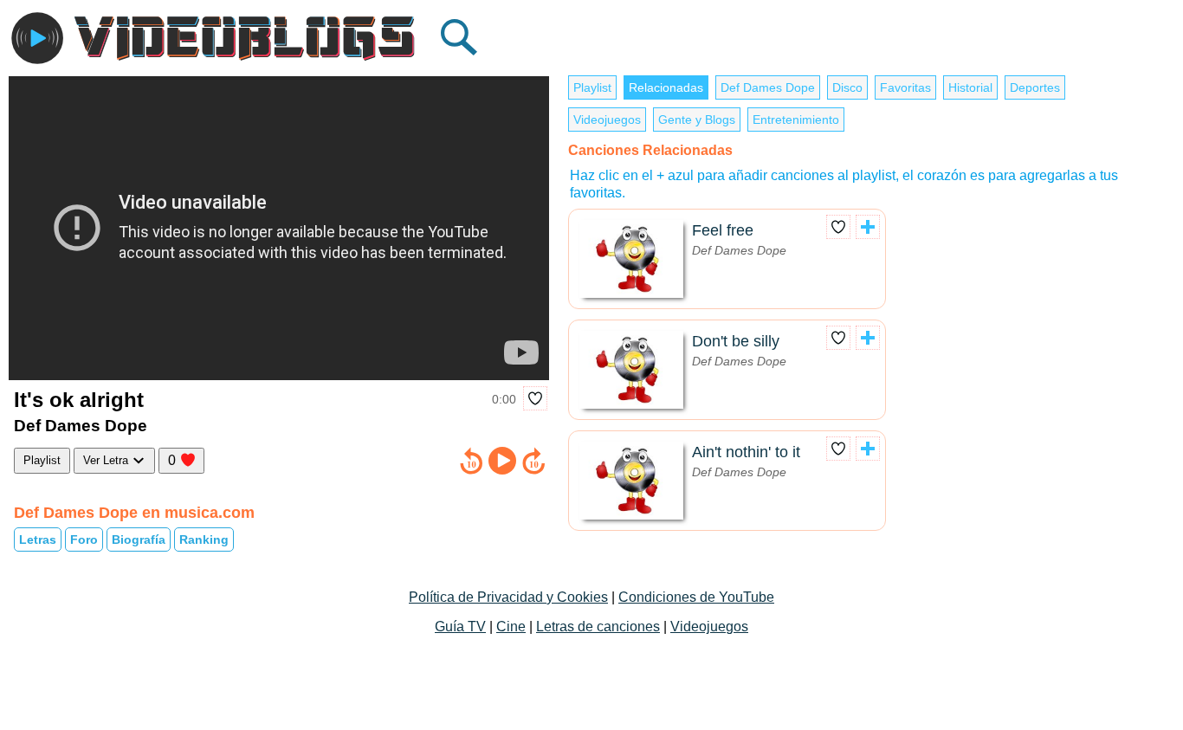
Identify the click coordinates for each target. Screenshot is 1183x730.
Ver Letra (107, 460)
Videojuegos (607, 119)
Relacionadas (666, 87)
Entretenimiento (796, 119)
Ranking (204, 539)
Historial (970, 87)
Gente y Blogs (696, 119)
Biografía (138, 539)
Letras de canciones (598, 626)
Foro (84, 539)
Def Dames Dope (768, 87)
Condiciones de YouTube (696, 597)
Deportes (1035, 87)
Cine (511, 626)
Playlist (42, 460)
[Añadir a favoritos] (535, 398)
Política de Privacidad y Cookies (508, 597)
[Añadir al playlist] (868, 227)
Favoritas (905, 87)
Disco (847, 87)
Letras (37, 539)
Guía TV (460, 626)
